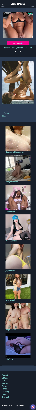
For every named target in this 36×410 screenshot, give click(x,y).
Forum (4, 389)
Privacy (5, 386)
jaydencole (10, 270)
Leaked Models (18, 4)
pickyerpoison (12, 182)
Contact (5, 397)
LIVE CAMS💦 (18, 43)
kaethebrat (10, 211)
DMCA (4, 378)
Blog (4, 394)
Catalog (5, 391)
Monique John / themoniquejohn (18, 48)
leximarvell (10, 300)
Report (5, 375)
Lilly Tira (9, 359)
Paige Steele (11, 330)
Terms (5, 383)
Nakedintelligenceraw (15, 152)
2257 (4, 381)
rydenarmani (11, 241)
